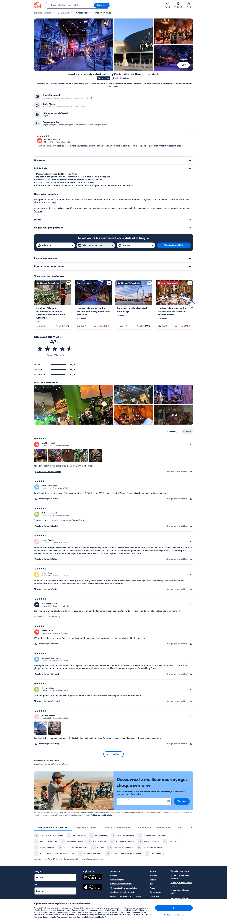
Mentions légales (117, 879)
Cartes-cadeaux (156, 892)
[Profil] (189, 4)
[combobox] (69, 5)
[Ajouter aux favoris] (68, 283)
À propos (153, 875)
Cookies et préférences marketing (123, 888)
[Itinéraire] (190, 160)
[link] (52, 305)
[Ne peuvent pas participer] (190, 228)
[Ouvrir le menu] (190, 444)
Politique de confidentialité (101, 815)
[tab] (53, 827)
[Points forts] (190, 168)
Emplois (153, 879)
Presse (152, 888)
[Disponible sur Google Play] (92, 877)
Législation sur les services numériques (125, 896)
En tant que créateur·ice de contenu (181, 884)
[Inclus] (190, 220)
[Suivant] (192, 305)
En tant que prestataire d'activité (180, 877)
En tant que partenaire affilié (180, 891)
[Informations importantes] (190, 266)
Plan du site (115, 900)
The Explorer (155, 896)
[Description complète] (190, 194)
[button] (121, 78)
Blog (151, 884)
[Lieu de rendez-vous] (190, 258)
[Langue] (178, 4)
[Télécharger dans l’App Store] (92, 887)
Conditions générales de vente (122, 892)
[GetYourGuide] (38, 5)
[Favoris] (168, 4)
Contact (113, 875)
